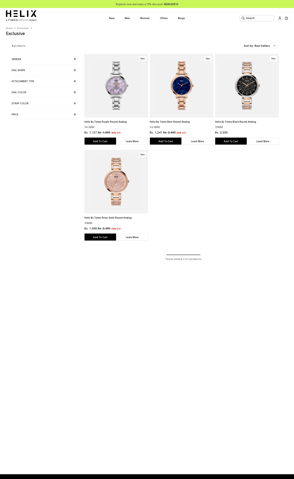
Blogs (181, 18)
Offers (164, 18)
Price (15, 114)
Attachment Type (23, 81)
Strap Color (20, 103)
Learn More (132, 141)
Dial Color (19, 92)
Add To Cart (100, 141)
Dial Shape (18, 70)
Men (127, 18)
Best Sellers (262, 45)
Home (9, 28)
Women (145, 18)
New (112, 18)
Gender (16, 59)
